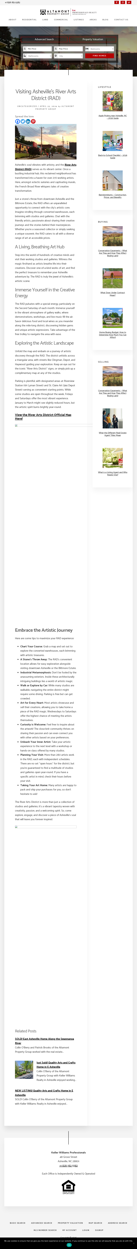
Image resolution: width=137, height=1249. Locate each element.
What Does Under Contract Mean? (112, 294)
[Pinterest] (33, 121)
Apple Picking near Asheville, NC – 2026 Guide (113, 117)
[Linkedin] (28, 121)
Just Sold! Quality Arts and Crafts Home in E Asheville (56, 1065)
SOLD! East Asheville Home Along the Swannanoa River (44, 1041)
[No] (133, 1243)
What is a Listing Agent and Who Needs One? (112, 474)
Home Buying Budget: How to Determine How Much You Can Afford (112, 335)
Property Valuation (93, 39)
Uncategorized (27, 106)
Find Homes (99, 55)
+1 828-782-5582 (12, 2)
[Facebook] (17, 121)
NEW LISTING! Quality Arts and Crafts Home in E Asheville (44, 1093)
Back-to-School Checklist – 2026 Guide (112, 157)
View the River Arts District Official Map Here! (43, 416)
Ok (69, 1245)
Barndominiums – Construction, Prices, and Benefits (113, 196)
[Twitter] (22, 121)
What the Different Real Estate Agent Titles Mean (112, 434)
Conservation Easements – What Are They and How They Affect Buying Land (112, 253)
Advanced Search (44, 39)
